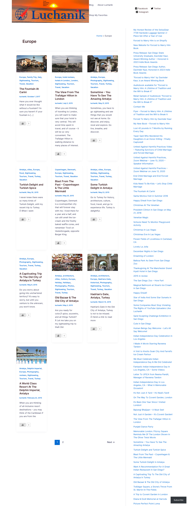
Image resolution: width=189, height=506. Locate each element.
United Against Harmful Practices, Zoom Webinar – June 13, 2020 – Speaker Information (149, 160)
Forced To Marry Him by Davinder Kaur (152, 119)
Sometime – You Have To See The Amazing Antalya (101, 95)
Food (21, 173)
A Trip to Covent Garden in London (150, 494)
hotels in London (62, 80)
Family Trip (32, 77)
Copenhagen (60, 169)
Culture (64, 279)
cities (29, 169)
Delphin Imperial (34, 368)
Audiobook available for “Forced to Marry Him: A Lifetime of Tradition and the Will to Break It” (152, 88)
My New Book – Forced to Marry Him (151, 123)
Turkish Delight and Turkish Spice (149, 449)
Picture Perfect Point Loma (146, 503)
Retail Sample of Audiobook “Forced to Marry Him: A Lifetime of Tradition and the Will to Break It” (152, 99)
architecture (68, 276)
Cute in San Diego (142, 323)
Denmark (71, 169)
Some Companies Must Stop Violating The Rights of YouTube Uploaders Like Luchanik (152, 308)
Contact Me (139, 106)
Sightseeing (24, 80)
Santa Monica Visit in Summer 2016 (150, 196)
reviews (22, 375)
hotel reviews (68, 77)
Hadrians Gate (104, 279)
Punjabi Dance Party (143, 426)
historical (95, 282)
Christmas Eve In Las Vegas (146, 234)
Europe (22, 77)
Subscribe (178, 500)
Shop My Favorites (98, 15)
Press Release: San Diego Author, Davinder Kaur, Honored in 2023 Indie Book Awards (151, 69)
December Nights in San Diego (148, 251)
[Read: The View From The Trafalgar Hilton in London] (67, 63)
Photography (96, 80)
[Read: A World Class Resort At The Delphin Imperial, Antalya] (31, 355)
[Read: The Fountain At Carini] (31, 63)
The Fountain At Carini (144, 191)
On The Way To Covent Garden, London (152, 397)
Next (111, 442)
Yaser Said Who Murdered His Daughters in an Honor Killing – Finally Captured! (151, 139)
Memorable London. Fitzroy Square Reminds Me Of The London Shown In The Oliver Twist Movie (151, 434)
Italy (40, 77)
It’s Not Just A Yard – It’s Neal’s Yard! (151, 393)
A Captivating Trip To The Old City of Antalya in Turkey (30, 277)
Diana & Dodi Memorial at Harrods (150, 499)
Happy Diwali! (140, 293)
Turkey (109, 84)
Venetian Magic (140, 217)
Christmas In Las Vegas (144, 229)
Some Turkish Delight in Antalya (148, 462)
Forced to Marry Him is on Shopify (150, 40)
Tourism (34, 80)
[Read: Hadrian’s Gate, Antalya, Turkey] (102, 262)
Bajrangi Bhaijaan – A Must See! (148, 409)
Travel (22, 84)
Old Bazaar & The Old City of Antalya (151, 482)
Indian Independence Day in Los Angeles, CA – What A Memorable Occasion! (149, 385)
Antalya (94, 77)
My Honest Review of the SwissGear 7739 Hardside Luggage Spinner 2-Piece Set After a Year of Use (151, 32)
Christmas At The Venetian (146, 205)
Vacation (30, 84)
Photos (71, 286)
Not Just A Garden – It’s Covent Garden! (152, 414)
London (74, 80)
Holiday (94, 173)
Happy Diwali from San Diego (147, 200)
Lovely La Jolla (140, 246)
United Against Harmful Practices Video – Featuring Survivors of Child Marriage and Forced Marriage (152, 149)
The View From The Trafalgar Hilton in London (67, 95)
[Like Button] (22, 123)
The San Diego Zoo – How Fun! (148, 280)
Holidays (67, 282)
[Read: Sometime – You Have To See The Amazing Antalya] (102, 63)
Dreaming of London (143, 256)
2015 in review (140, 276)
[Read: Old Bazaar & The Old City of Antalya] (67, 262)
